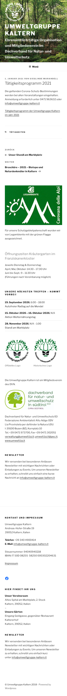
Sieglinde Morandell (44, 79)
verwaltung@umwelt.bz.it (19, 436)
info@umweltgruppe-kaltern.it (22, 103)
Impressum (11, 563)
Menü (35, 66)
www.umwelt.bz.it (15, 440)
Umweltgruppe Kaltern (33, 30)
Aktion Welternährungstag (20, 317)
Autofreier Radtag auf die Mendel (24, 306)
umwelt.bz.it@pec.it (46, 436)
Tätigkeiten (17, 132)
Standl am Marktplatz (17, 327)
